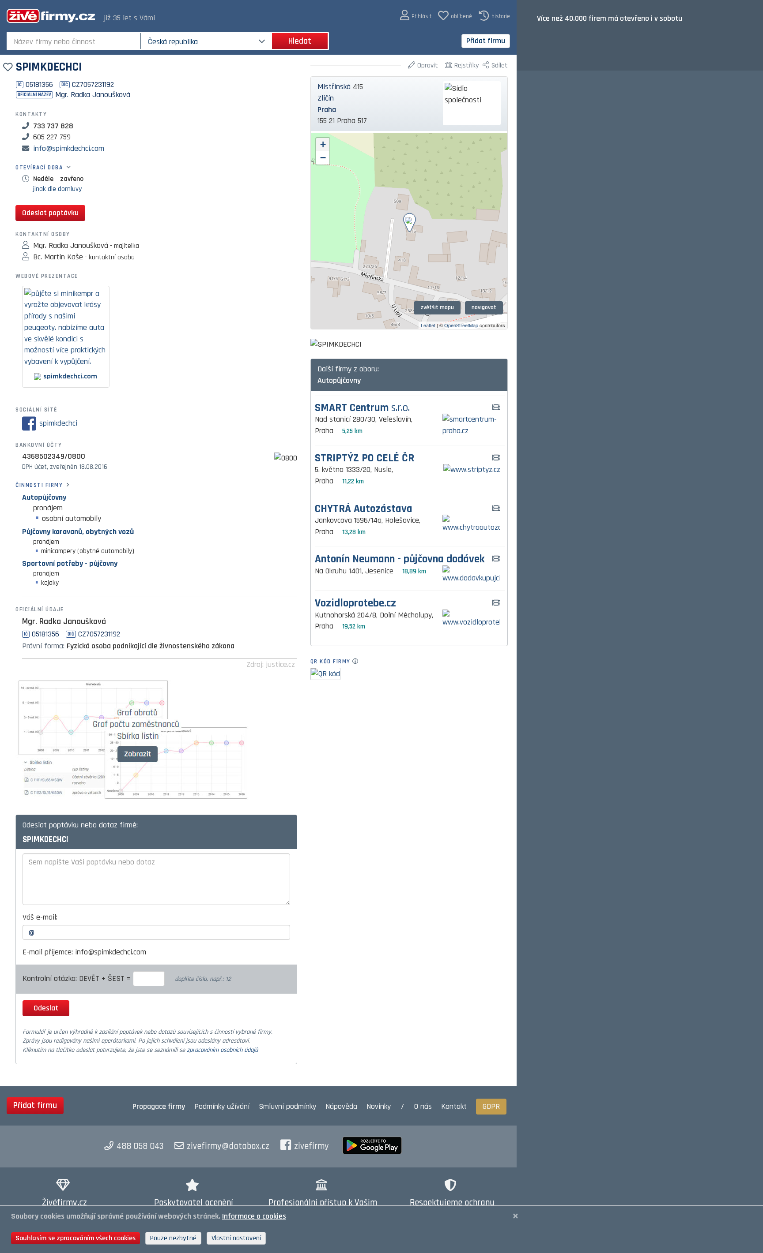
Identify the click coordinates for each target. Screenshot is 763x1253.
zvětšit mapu (437, 307)
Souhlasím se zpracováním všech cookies (75, 1238)
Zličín (325, 98)
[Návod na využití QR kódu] (357, 662)
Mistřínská (334, 87)
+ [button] (323, 144)
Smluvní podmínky (287, 1106)
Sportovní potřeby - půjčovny (69, 563)
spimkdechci (58, 423)
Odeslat (46, 1008)
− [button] (323, 157)
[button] (415, 16)
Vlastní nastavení (236, 1238)
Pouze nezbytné (173, 1238)
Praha (326, 110)
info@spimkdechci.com (68, 148)
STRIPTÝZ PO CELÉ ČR (364, 458)
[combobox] (74, 41)
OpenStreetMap (461, 325)
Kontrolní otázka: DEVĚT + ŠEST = (78, 978)
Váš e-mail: (40, 917)
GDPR (491, 1106)
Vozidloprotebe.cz (355, 603)
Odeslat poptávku (50, 213)
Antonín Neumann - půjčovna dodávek (399, 559)
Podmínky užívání (221, 1106)
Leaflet (428, 325)
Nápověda (341, 1106)
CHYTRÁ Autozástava (363, 509)
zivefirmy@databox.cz (228, 1146)
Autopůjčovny (44, 497)
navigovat (484, 307)
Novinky (378, 1106)
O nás (423, 1106)
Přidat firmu (485, 41)
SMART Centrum (362, 408)
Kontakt (454, 1106)
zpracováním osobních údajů (222, 1050)
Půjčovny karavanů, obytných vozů (78, 532)
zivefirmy (311, 1146)
